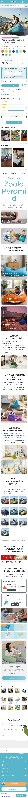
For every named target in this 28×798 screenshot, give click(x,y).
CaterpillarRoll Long (7, 637)
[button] (12, 6)
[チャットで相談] (26, 6)
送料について (15, 92)
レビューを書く (14, 116)
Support (8, 629)
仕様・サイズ (14, 173)
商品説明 (5, 173)
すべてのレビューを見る (14, 122)
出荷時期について (21, 89)
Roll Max (20, 629)
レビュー (23, 173)
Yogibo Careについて (7, 94)
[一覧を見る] (2, 33)
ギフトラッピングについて (8, 89)
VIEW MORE (4, 735)
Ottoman (20, 637)
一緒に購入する (12, 590)
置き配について (6, 92)
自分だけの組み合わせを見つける (14, 678)
